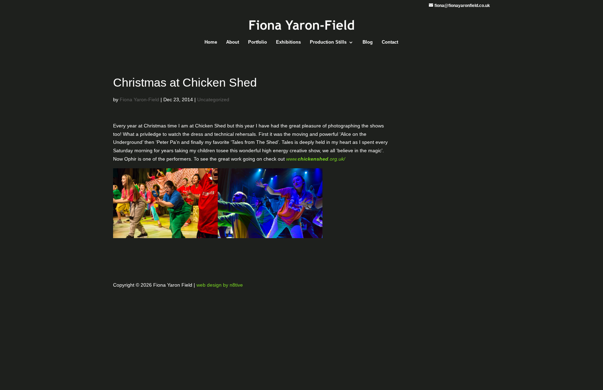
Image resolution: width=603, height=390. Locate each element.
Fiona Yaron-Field (139, 99)
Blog (368, 42)
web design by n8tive (219, 285)
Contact (390, 42)
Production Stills (328, 42)
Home (210, 42)
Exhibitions (288, 42)
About (232, 42)
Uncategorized (213, 99)
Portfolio (257, 42)
